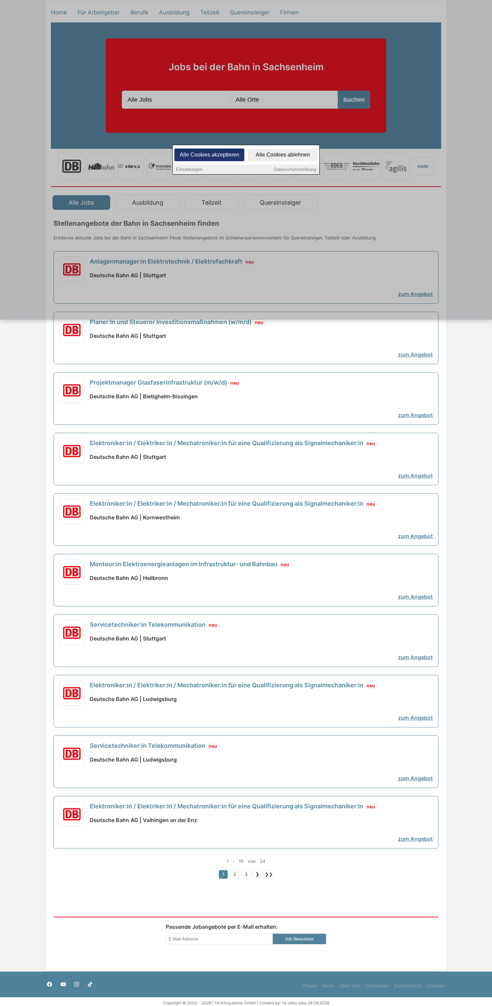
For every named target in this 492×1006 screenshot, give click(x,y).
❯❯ (269, 874)
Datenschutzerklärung (295, 169)
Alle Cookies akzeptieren (209, 155)
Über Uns (350, 985)
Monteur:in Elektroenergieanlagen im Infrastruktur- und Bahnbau (189, 564)
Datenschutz (408, 985)
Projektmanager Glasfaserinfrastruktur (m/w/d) (164, 382)
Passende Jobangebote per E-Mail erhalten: (222, 926)
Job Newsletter (299, 938)
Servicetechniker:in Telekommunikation (153, 624)
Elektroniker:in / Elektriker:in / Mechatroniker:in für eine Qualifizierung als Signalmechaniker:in (232, 442)
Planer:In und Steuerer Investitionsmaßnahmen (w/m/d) (176, 321)
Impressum (377, 985)
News (328, 985)
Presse (309, 985)
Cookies (435, 985)
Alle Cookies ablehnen (283, 155)
